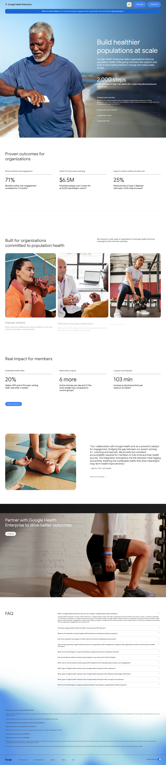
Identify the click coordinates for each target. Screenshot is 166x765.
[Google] (8, 760)
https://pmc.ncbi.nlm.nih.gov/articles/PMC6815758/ (20, 710)
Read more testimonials (97, 476)
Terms (63, 760)
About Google (23, 760)
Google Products (39, 760)
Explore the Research (13, 404)
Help (73, 760)
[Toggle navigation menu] (129, 4)
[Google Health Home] (18, 4)
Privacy (53, 760)
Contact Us (154, 4)
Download (139, 4)
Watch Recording (116, 11)
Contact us (10, 534)
